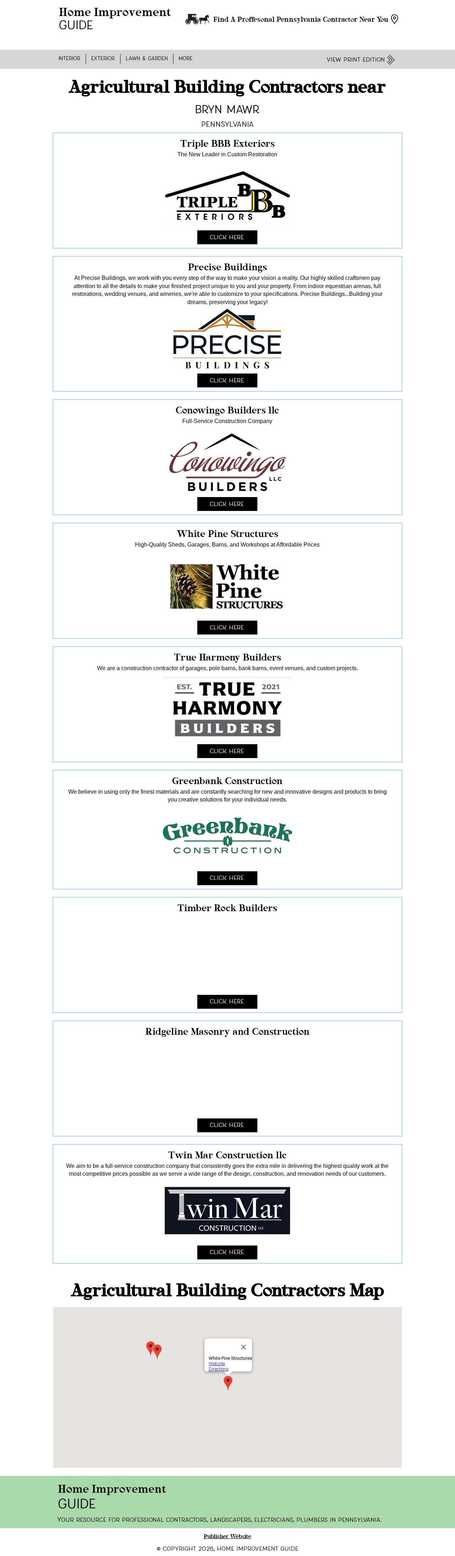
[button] (69, 59)
